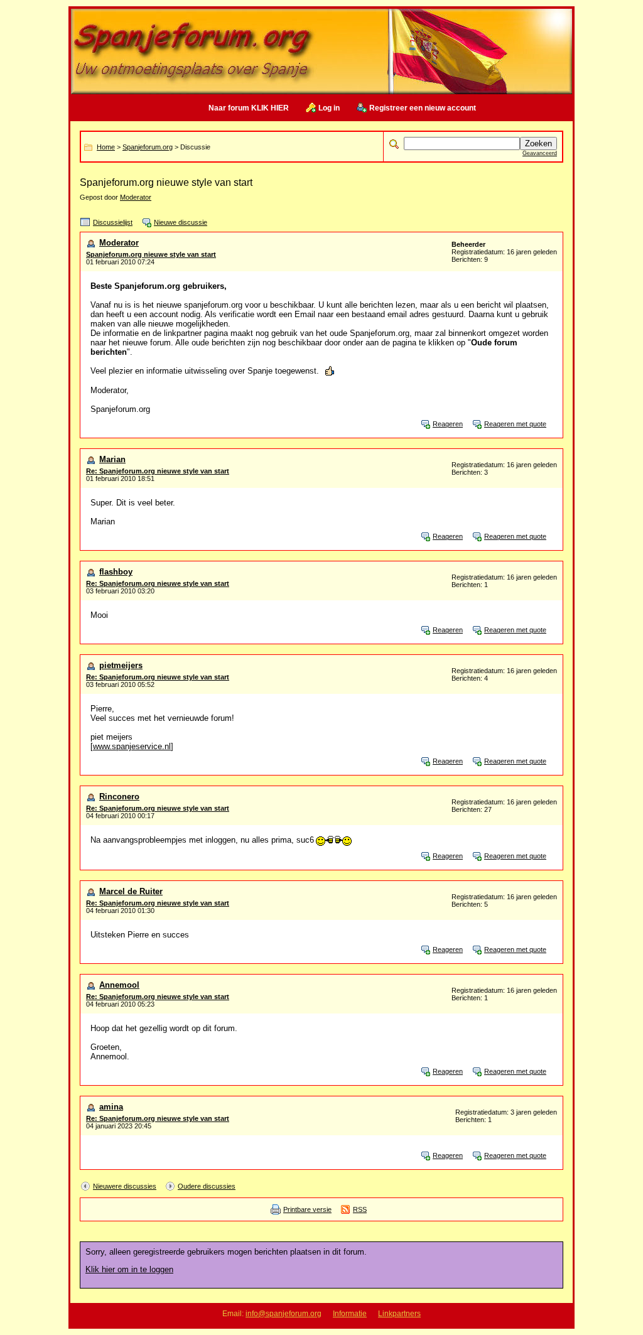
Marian (112, 459)
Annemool (119, 985)
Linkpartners (399, 1313)
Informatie (350, 1313)
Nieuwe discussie (180, 222)
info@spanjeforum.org (284, 1313)
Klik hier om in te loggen (129, 1269)
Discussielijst (112, 222)
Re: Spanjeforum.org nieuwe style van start (157, 471)
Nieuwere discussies (124, 1186)
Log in (329, 108)
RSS (360, 1209)
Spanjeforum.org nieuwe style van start (151, 254)
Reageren (448, 424)
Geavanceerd (539, 153)
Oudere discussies (206, 1186)
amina (111, 1106)
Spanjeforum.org (147, 147)
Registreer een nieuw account (422, 108)
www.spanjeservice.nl (132, 746)
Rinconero (119, 796)
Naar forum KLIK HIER (248, 108)
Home (106, 147)
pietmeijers (121, 665)
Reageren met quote (515, 424)
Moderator (135, 197)
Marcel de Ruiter (131, 891)
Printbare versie (307, 1209)
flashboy (115, 571)
